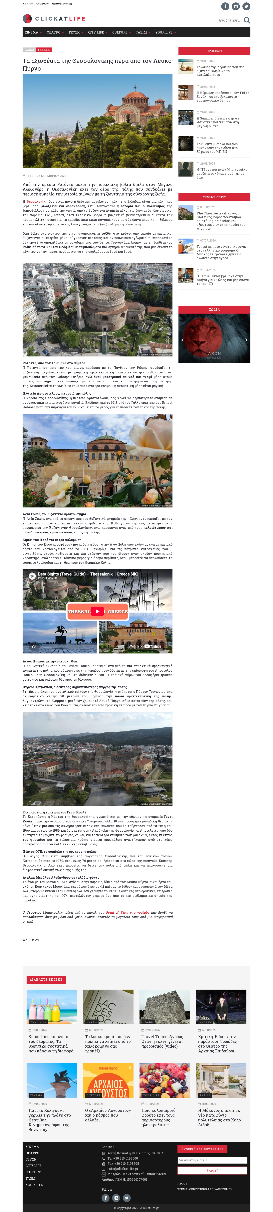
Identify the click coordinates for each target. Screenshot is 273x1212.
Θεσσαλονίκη (37, 201)
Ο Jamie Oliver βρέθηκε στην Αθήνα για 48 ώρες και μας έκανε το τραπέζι (223, 280)
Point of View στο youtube (127, 912)
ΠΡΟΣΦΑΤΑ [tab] (214, 51)
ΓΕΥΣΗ (74, 32)
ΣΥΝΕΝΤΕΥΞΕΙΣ (214, 197)
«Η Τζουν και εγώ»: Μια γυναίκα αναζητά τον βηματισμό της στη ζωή (222, 173)
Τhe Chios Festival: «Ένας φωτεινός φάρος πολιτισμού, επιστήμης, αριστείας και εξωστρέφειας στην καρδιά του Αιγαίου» (221, 221)
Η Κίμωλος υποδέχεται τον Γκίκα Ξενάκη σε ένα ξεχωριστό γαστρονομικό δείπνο (223, 96)
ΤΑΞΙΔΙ (141, 32)
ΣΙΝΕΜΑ (31, 32)
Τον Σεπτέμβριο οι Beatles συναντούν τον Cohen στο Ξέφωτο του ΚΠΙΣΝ (217, 148)
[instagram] (236, 6)
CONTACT (42, 4)
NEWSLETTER (62, 4)
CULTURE (120, 32)
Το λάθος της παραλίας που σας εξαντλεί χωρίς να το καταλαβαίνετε (220, 71)
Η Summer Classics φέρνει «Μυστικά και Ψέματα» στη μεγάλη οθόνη (218, 122)
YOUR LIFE (163, 32)
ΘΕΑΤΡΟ (53, 32)
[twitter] (246, 6)
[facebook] (225, 6)
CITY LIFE (96, 32)
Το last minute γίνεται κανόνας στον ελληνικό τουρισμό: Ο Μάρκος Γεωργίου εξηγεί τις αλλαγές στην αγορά (222, 252)
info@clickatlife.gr (123, 1169)
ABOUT (28, 4)
